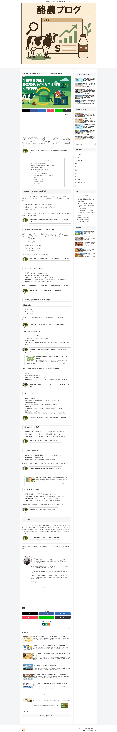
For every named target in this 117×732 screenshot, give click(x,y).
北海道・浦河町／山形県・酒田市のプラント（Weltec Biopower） (48, 175)
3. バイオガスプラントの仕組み (39, 167)
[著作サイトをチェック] (32, 582)
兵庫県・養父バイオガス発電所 (40, 173)
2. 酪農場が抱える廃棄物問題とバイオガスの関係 (43, 165)
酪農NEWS (93, 728)
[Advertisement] (46, 126)
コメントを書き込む (46, 716)
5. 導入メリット (35, 177)
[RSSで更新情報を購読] (36, 582)
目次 (45, 160)
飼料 (89, 728)
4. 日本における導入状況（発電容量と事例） (42, 169)
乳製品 (86, 728)
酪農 (24, 608)
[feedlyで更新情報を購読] (34, 582)
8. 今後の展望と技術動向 (37, 183)
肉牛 (82, 728)
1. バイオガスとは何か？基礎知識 (38, 163)
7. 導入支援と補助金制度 (37, 181)
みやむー (33, 558)
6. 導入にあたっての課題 (37, 179)
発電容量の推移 (37, 171)
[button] (67, 110)
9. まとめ (33, 184)
